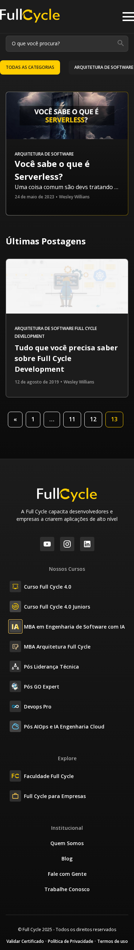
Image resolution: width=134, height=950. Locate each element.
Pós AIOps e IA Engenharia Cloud (64, 726)
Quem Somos (67, 843)
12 (93, 419)
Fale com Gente (67, 873)
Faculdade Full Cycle (49, 776)
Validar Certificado (25, 941)
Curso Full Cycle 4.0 (47, 586)
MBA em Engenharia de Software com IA (74, 626)
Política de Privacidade (70, 941)
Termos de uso (112, 941)
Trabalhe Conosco (67, 889)
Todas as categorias (30, 67)
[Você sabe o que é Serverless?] (67, 116)
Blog (67, 858)
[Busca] (120, 44)
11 (72, 419)
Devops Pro (37, 706)
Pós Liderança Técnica (51, 666)
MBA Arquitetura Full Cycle (57, 646)
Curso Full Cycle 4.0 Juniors (57, 606)
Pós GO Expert (41, 686)
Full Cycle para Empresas (55, 796)
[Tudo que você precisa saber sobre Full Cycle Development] (67, 311)
